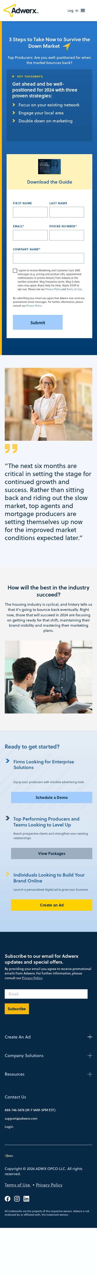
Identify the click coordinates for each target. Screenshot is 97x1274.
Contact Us (15, 1097)
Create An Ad (18, 1037)
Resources (14, 1074)
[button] (83, 10)
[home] (21, 10)
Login (9, 1126)
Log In (73, 10)
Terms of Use (74, 289)
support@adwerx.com (21, 1118)
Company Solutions (24, 1055)
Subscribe (17, 1008)
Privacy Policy (53, 289)
